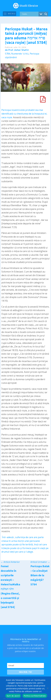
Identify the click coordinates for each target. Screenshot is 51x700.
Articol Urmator (40, 561)
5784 (7, 53)
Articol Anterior (10, 561)
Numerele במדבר (20, 53)
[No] (47, 688)
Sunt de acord (13, 696)
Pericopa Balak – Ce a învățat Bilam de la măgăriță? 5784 (40, 575)
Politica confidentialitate (35, 696)
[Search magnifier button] (45, 14)
